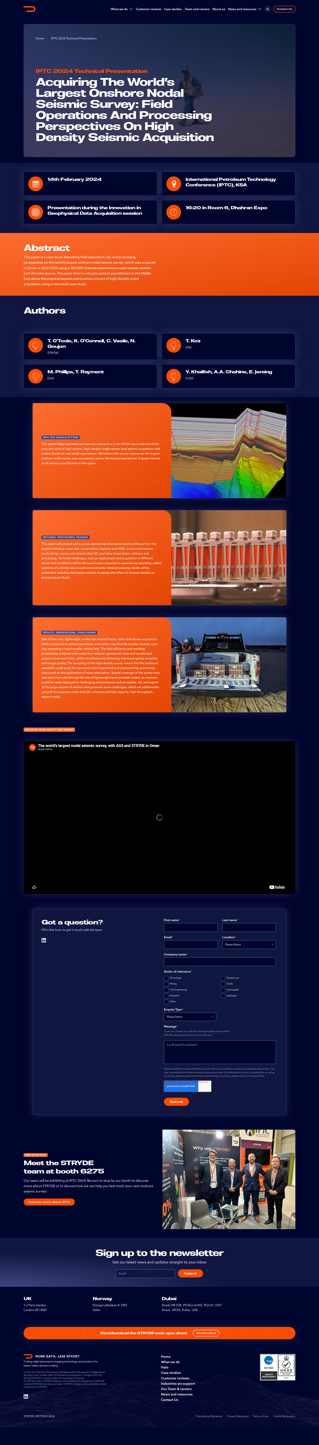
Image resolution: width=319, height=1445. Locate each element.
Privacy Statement (237, 1416)
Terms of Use (261, 1416)
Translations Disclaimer (209, 1416)
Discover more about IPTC (49, 1202)
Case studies (173, 9)
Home (40, 38)
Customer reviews (148, 9)
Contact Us (284, 9)
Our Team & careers (176, 1389)
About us (218, 9)
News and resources (242, 9)
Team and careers (197, 9)
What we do (119, 9)
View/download (206, 1333)
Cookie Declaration (284, 1416)
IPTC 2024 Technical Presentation (74, 38)
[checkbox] (220, 990)
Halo (164, 1367)
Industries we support (178, 1383)
